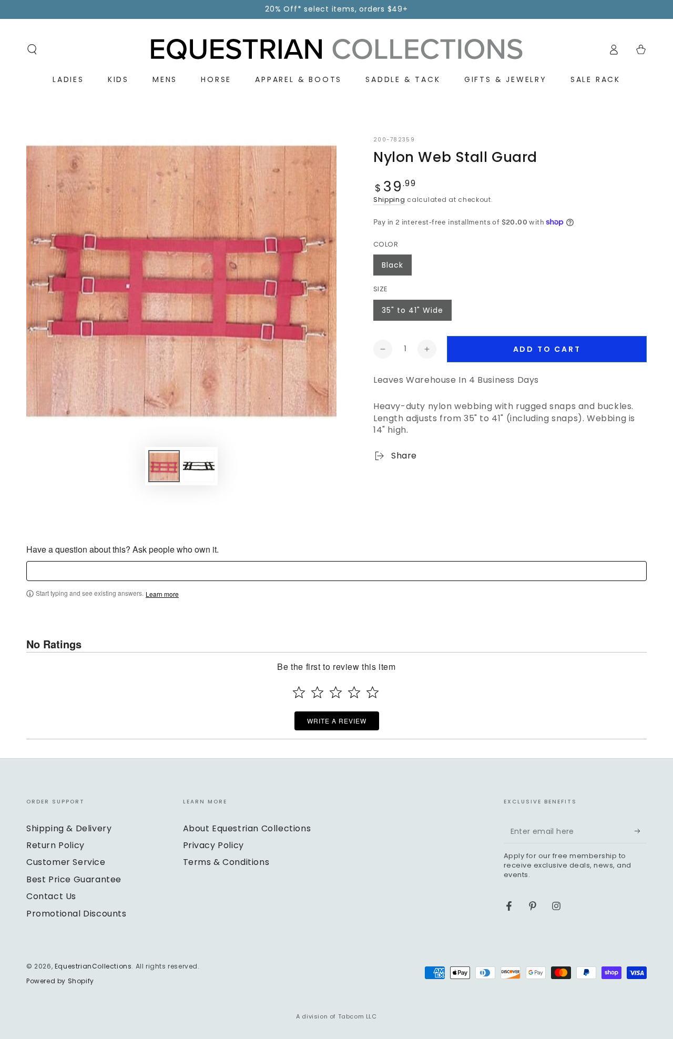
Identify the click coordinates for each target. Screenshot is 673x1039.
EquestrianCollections (93, 966)
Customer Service (66, 862)
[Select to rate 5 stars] (372, 692)
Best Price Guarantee (73, 879)
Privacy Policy (213, 845)
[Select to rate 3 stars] (336, 692)
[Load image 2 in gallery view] (199, 466)
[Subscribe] (641, 831)
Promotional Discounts (76, 914)
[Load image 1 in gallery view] (164, 466)
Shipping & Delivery (68, 828)
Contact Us (51, 896)
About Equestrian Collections (247, 828)
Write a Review (336, 720)
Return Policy (55, 845)
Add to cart (547, 349)
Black (392, 265)
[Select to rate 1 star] (299, 692)
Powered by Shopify (60, 981)
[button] (32, 49)
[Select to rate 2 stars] (317, 692)
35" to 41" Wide (412, 310)
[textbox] (336, 571)
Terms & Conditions (226, 862)
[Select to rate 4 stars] (354, 692)
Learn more (162, 594)
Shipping (389, 199)
